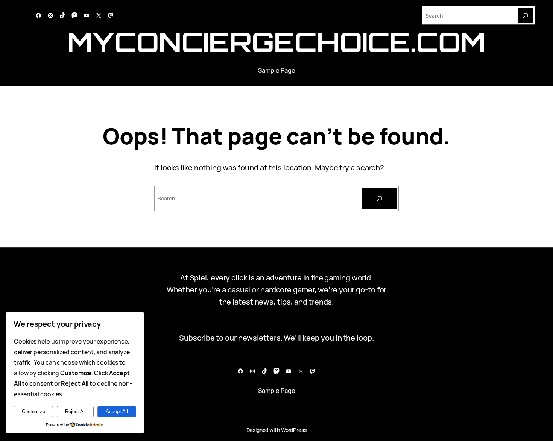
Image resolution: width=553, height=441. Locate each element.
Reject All (75, 411)
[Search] (525, 15)
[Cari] (379, 198)
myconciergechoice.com (276, 42)
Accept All (117, 411)
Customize (33, 411)
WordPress (294, 429)
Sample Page (276, 70)
